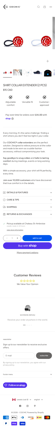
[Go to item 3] (27, 72)
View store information (15, 230)
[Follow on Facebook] (20, 406)
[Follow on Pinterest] (35, 406)
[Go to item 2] (17, 72)
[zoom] (48, 61)
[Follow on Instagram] (27, 406)
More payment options (27, 252)
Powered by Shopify (35, 412)
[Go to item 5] (47, 72)
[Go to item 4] (37, 72)
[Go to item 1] (7, 72)
